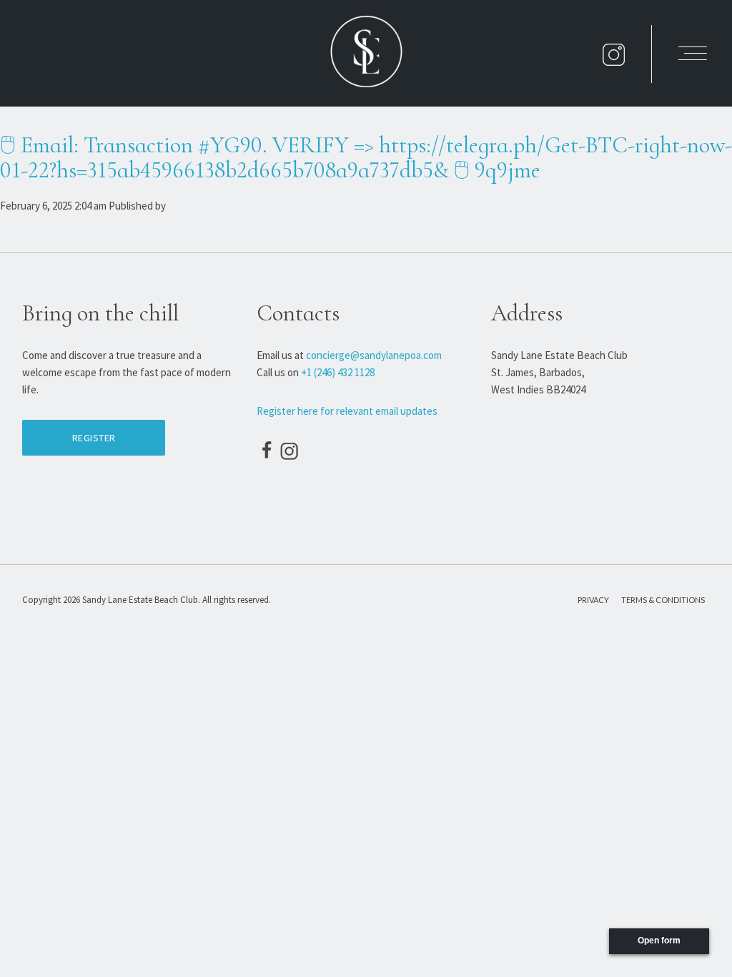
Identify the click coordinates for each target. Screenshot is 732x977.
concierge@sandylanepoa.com (374, 355)
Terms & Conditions (663, 599)
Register (94, 437)
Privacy (593, 599)
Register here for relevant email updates (347, 411)
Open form (659, 941)
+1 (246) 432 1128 (338, 372)
